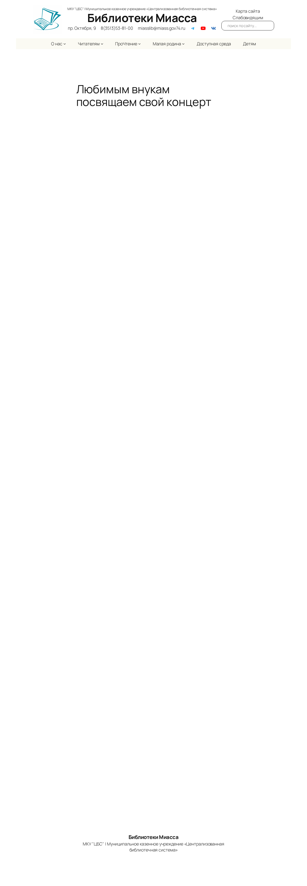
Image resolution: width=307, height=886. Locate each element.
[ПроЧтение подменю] (139, 43)
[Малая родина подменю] (183, 43)
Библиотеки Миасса (142, 17)
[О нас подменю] (64, 43)
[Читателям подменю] (102, 43)
